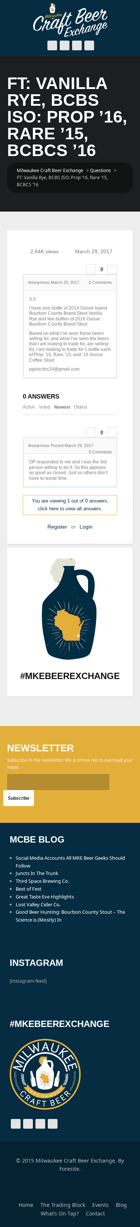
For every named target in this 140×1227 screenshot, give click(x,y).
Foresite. (70, 1168)
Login (86, 527)
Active (29, 407)
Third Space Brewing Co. (42, 881)
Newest (62, 407)
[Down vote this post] (112, 269)
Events (100, 1204)
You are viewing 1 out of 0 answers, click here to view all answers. (70, 504)
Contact (95, 1213)
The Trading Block (62, 1204)
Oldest (80, 407)
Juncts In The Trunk (37, 873)
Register (57, 527)
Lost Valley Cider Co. (38, 904)
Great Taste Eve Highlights (45, 896)
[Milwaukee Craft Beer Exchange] (70, 20)
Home (26, 1204)
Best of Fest (28, 888)
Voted (44, 407)
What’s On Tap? (60, 1213)
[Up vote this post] (91, 269)
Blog (121, 1204)
